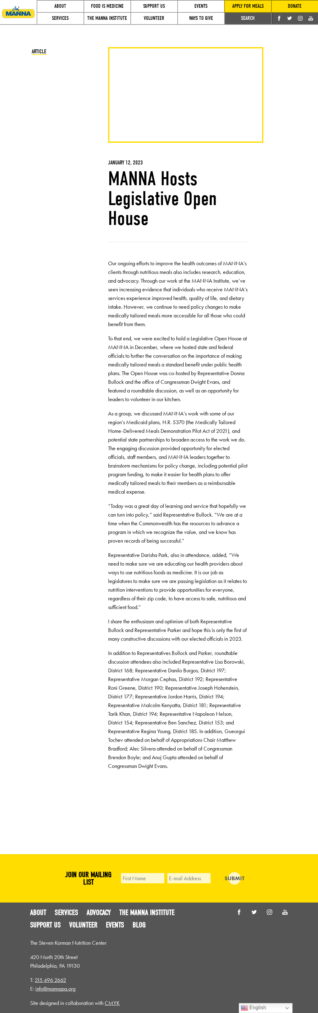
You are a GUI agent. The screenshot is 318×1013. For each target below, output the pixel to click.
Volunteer (83, 925)
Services (66, 912)
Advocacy (99, 912)
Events (115, 925)
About (38, 912)
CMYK (112, 1002)
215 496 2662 (50, 980)
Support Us (45, 925)
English (257, 1007)
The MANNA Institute (147, 912)
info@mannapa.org (55, 988)
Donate (295, 6)
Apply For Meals (248, 6)
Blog (139, 925)
